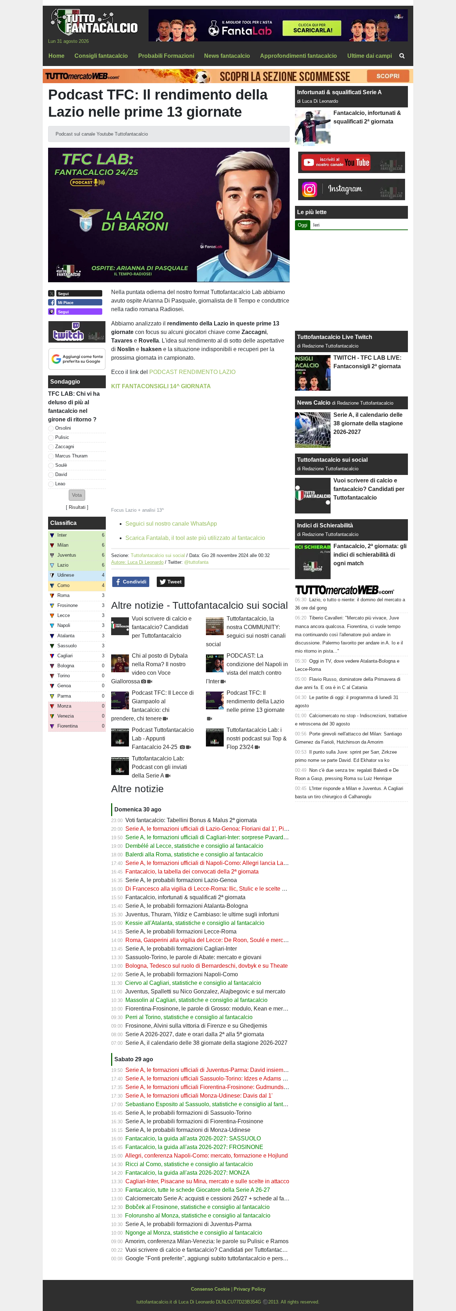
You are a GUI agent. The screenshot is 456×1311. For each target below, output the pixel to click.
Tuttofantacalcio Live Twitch (334, 337)
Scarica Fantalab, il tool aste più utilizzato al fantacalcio (195, 538)
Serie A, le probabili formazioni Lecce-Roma (181, 931)
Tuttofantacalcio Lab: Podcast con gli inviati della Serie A (159, 767)
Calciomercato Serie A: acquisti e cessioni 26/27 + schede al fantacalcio (216, 1198)
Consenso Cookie (210, 1289)
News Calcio (314, 403)
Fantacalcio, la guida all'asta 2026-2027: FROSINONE (194, 1147)
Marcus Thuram (71, 456)
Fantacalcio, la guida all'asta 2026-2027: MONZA (187, 1173)
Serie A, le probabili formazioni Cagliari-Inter (181, 949)
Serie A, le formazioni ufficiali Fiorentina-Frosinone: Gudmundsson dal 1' (216, 1087)
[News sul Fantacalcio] (94, 22)
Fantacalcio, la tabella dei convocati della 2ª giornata (192, 872)
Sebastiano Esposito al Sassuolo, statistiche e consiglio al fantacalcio (213, 1104)
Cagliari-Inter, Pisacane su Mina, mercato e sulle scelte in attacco (207, 1181)
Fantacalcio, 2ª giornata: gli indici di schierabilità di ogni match (369, 554)
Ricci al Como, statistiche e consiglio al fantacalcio (189, 1164)
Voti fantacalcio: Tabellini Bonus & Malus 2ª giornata (191, 820)
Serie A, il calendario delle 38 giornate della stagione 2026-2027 (206, 1043)
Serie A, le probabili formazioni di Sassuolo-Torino (188, 1113)
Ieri (316, 225)
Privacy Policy (249, 1289)
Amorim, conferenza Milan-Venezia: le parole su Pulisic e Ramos (207, 1241)
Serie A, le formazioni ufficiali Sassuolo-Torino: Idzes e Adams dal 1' (210, 1078)
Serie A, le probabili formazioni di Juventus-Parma (188, 1224)
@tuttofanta (196, 562)
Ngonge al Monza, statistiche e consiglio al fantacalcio (193, 1233)
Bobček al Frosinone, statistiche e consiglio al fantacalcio (197, 1207)
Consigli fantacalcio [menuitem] (101, 56)
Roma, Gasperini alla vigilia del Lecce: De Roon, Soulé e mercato (208, 940)
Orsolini (63, 428)
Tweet (174, 581)
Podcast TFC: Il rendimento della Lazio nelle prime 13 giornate (256, 701)
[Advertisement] (351, 280)
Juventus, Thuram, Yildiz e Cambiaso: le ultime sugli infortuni (202, 914)
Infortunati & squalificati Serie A (339, 92)
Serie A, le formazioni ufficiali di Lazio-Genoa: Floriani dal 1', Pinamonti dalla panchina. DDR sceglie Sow (258, 829)
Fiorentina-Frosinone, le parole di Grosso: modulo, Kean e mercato (209, 1009)
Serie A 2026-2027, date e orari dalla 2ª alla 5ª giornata (194, 1034)
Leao (60, 483)
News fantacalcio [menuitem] (227, 56)
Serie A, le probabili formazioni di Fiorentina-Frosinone (194, 1121)
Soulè (61, 465)
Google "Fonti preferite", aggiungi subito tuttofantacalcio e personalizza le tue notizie (231, 1258)
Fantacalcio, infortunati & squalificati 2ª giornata (185, 897)
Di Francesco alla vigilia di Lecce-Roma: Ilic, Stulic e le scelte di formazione (220, 889)
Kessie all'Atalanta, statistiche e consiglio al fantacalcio (194, 923)
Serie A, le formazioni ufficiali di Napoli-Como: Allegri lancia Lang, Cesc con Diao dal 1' (235, 863)
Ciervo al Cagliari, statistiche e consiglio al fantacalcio (193, 983)
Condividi (133, 581)
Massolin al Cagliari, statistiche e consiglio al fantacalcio (196, 1000)
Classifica (63, 523)
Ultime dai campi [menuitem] (369, 56)
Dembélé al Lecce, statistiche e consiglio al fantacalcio (194, 846)
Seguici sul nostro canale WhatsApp (171, 524)
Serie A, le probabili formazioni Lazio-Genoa (181, 880)
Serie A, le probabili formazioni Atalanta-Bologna (186, 906)
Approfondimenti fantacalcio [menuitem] (298, 56)
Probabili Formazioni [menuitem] (166, 56)
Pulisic (62, 437)
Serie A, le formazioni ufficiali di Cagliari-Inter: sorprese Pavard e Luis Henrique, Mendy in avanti (246, 837)
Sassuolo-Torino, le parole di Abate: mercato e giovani (193, 957)
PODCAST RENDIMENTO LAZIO (192, 372)
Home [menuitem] (56, 56)
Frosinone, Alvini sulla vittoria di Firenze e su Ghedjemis (196, 1026)
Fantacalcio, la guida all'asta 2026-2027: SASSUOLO (193, 1138)
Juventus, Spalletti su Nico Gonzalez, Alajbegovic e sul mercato (205, 991)
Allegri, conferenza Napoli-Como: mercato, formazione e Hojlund (206, 1156)
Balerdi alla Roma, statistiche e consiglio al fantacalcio (194, 854)
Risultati (77, 507)
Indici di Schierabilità (325, 525)
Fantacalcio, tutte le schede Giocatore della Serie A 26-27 (197, 1190)
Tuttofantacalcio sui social (158, 555)
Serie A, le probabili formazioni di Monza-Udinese (187, 1130)
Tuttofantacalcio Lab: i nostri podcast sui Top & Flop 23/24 (257, 738)
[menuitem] (402, 56)
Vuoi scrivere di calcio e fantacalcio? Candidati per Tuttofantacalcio (162, 627)
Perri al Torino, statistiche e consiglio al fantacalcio (189, 1017)
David (61, 474)
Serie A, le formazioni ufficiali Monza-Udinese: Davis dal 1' (199, 1096)
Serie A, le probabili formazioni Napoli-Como (181, 974)
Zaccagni (64, 446)
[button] (77, 495)
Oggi (302, 225)
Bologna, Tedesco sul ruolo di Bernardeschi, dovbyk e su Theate (206, 966)
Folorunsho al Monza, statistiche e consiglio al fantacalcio (197, 1216)
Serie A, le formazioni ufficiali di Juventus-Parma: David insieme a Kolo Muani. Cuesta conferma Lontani (256, 1070)
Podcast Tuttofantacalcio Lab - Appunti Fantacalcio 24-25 (163, 738)
